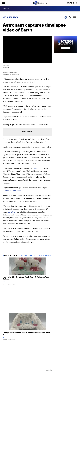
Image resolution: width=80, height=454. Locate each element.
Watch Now (72, 3)
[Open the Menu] (3, 3)
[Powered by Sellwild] (49, 370)
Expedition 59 (38, 168)
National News (10, 17)
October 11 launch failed (12, 190)
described (11, 212)
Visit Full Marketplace (45, 255)
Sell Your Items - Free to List (26, 255)
